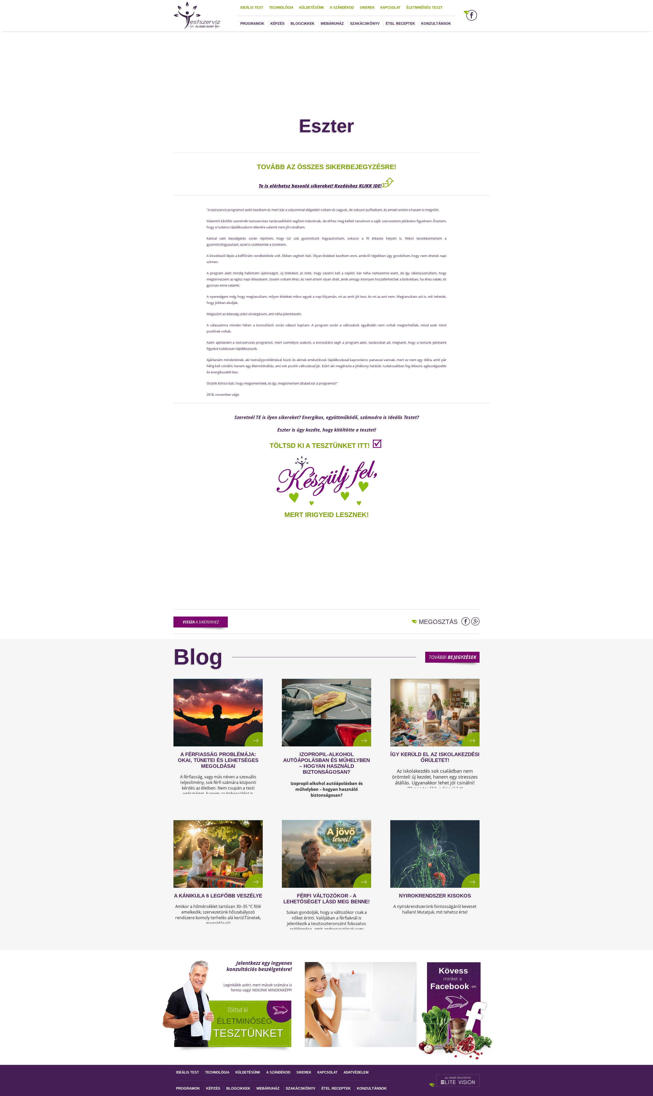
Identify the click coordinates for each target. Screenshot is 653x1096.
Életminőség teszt (424, 7)
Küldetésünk (311, 7)
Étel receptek (400, 23)
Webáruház (332, 23)
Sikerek (367, 7)
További (452, 657)
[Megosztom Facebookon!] (465, 621)
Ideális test (251, 7)
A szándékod (342, 7)
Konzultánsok (436, 23)
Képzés (277, 23)
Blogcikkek (303, 23)
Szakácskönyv (365, 23)
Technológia (281, 7)
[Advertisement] (326, 67)
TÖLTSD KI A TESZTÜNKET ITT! (320, 445)
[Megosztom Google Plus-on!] (475, 621)
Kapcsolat (390, 7)
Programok (252, 23)
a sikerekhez (201, 621)
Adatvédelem (356, 1072)
